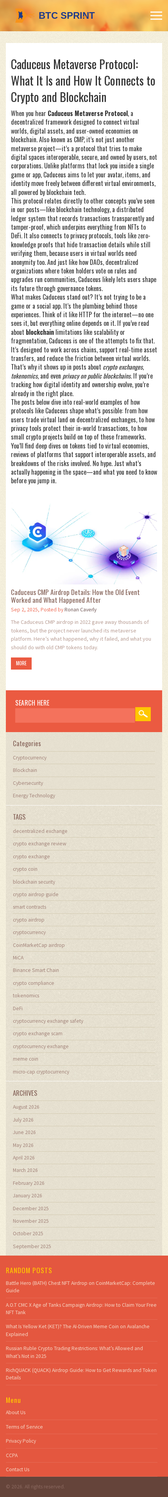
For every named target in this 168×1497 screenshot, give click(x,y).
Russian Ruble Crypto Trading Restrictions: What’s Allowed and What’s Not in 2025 (74, 1352)
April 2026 (24, 1157)
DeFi (18, 1008)
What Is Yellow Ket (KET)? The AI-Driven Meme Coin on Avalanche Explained (78, 1330)
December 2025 (31, 1208)
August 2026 (26, 1107)
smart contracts (29, 907)
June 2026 (24, 1132)
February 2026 (29, 1183)
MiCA (18, 957)
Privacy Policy (21, 1441)
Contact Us (17, 1469)
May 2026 (23, 1145)
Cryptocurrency (29, 757)
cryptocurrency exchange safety (48, 1021)
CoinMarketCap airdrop (39, 945)
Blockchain (25, 770)
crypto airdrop (29, 919)
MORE (21, 663)
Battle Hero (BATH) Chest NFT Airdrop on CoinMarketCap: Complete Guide (80, 1287)
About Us (15, 1412)
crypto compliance (33, 983)
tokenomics (26, 995)
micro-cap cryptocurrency (41, 1071)
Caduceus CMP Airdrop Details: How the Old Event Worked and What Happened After (75, 596)
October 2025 (28, 1233)
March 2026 (25, 1170)
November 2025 (31, 1221)
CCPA (12, 1455)
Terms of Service (24, 1427)
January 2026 (27, 1195)
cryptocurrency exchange (41, 1046)
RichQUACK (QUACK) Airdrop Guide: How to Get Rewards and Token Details (81, 1374)
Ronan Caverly (80, 609)
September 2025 (32, 1246)
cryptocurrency (29, 932)
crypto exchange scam (38, 1033)
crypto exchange (31, 856)
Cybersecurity (28, 783)
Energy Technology (34, 795)
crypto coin (25, 869)
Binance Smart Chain (36, 970)
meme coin (25, 1059)
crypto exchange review (39, 843)
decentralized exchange (40, 831)
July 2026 (23, 1119)
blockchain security (34, 882)
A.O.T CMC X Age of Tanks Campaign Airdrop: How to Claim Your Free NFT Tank (81, 1309)
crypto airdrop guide (36, 894)
